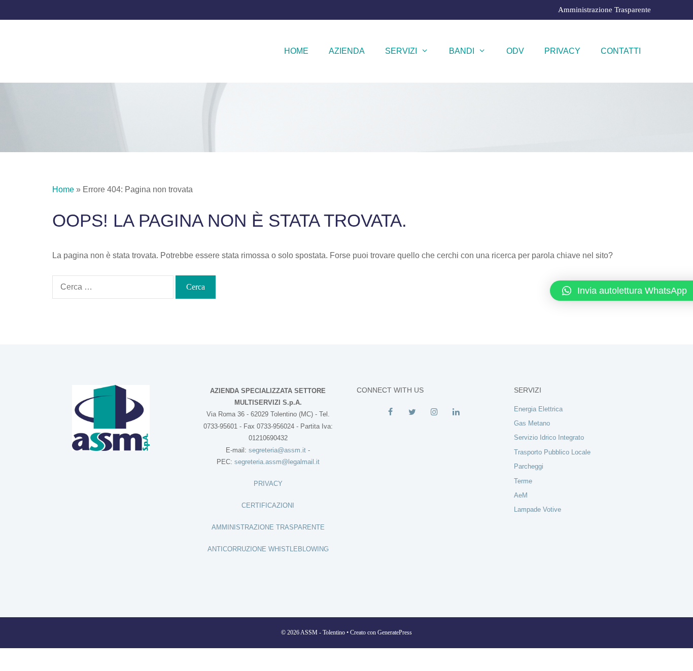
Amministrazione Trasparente (604, 10)
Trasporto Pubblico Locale (552, 452)
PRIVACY (268, 483)
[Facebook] (390, 412)
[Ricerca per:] (114, 286)
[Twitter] (412, 412)
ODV (515, 51)
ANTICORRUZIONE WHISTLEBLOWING (268, 549)
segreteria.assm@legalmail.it (277, 462)
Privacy (562, 51)
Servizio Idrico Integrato (549, 437)
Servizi (401, 51)
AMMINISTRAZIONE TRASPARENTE (268, 527)
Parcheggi (528, 466)
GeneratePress (394, 632)
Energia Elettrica (538, 409)
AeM (521, 495)
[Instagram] (434, 412)
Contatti (621, 51)
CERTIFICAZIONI (267, 505)
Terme (523, 481)
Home (296, 51)
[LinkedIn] (456, 412)
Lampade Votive (537, 509)
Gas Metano (532, 423)
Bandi (461, 51)
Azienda (347, 51)
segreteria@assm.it (277, 450)
